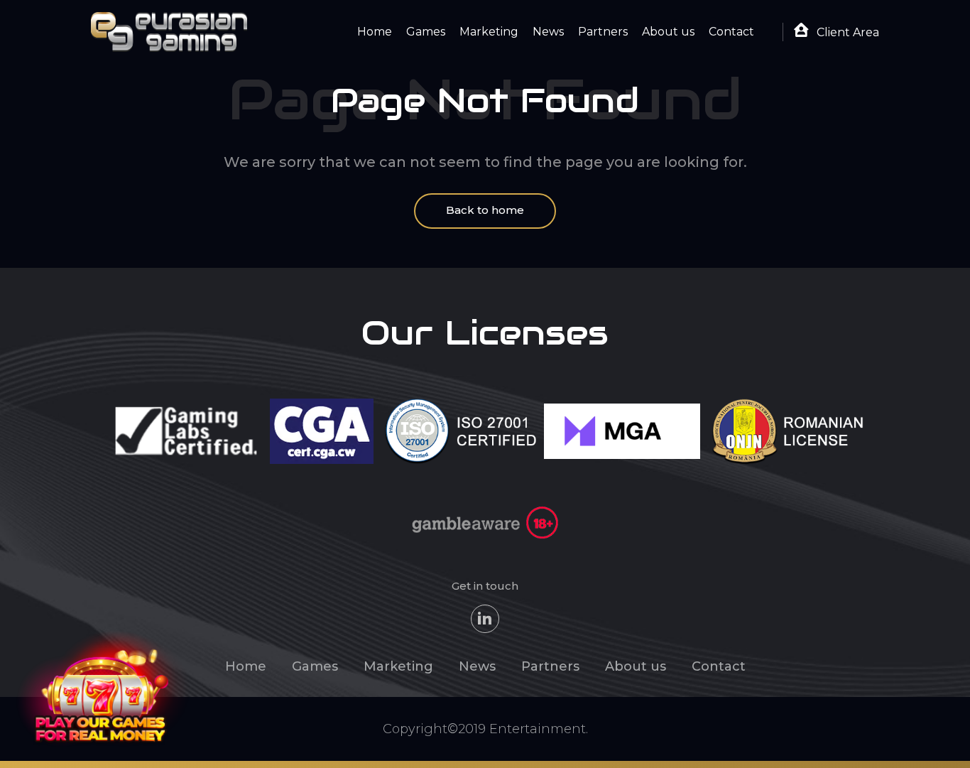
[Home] (169, 31)
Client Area (846, 32)
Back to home (485, 210)
